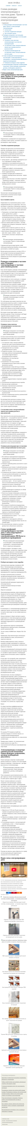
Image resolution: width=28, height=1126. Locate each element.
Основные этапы (19, 881)
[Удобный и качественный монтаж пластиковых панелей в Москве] (14, 1048)
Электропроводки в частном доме (11, 880)
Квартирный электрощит (11, 886)
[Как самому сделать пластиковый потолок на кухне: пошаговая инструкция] (14, 1017)
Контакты (3, 1120)
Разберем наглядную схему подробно (15, 63)
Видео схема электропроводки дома (13, 69)
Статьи (20, 5)
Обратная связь (5, 1124)
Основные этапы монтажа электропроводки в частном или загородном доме (13, 42)
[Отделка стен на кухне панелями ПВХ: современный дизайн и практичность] (14, 918)
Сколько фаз (8, 30)
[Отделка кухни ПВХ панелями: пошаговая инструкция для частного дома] (14, 933)
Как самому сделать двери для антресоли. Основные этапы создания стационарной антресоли (13, 1105)
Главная (8, 5)
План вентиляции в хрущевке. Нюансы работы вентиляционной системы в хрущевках (12, 1099)
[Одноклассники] (19, 893)
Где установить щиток (10, 33)
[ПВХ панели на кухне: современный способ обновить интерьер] (14, 954)
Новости (14, 5)
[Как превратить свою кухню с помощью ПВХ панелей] (14, 985)
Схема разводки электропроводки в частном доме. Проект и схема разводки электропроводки (15, 26)
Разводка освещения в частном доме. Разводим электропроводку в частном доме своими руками (14, 36)
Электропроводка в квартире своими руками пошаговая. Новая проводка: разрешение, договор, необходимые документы (15, 66)
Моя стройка (14, 3)
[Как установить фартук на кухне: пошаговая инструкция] (14, 1001)
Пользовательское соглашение (11, 1120)
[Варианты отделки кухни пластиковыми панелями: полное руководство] (14, 1064)
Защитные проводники (12, 888)
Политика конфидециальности (7, 1122)
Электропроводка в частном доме (9, 881)
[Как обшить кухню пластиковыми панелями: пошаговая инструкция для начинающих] (14, 970)
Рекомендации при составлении (12, 885)
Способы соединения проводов (13, 31)
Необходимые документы (11, 890)
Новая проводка (4, 890)
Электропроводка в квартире (21, 888)
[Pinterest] (14, 893)
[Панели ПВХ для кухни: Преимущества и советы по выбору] (14, 1032)
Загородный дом (16, 883)
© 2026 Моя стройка (5, 1118)
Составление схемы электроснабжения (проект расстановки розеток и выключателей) (15, 47)
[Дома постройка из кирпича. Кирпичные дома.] (14, 940)
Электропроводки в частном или (7, 883)
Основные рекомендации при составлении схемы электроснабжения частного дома (15, 52)
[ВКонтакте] (8, 893)
